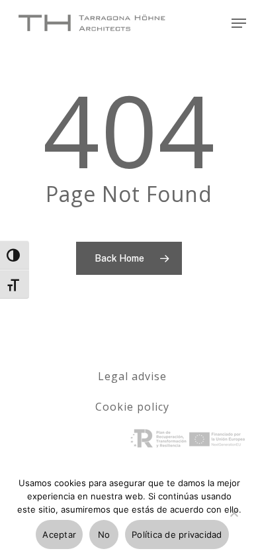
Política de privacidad (177, 534)
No (104, 534)
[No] (233, 520)
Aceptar (59, 534)
